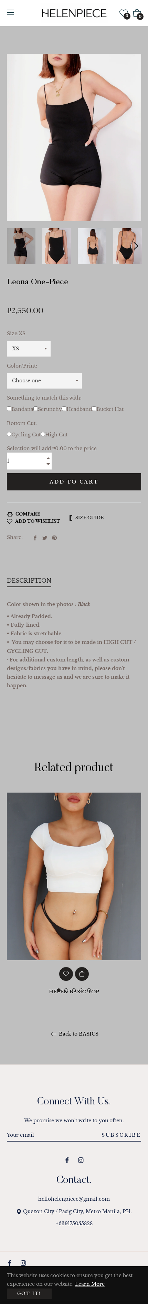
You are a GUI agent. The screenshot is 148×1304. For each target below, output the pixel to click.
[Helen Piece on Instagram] (81, 1159)
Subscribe (121, 1135)
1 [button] (59, 990)
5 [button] (89, 990)
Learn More (90, 1284)
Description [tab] (29, 580)
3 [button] (74, 990)
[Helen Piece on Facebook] (67, 1159)
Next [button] (136, 246)
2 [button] (66, 990)
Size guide (89, 517)
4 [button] (81, 990)
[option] (74, 910)
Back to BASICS (77, 1034)
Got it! (29, 1293)
